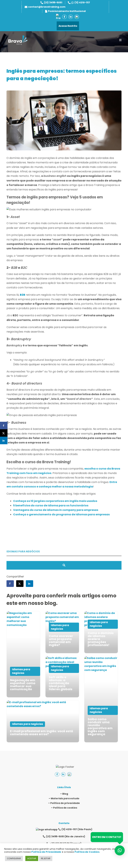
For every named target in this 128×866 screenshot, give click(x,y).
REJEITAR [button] (45, 858)
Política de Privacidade (46, 852)
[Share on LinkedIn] (4, 440)
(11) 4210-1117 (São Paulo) (77, 829)
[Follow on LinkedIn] (29, 583)
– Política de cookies (64, 807)
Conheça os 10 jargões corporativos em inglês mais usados (55, 501)
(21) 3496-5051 (53, 2)
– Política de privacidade (64, 803)
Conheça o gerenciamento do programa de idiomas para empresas (61, 514)
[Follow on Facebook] (10, 583)
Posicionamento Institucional (67, 11)
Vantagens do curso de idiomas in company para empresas (55, 510)
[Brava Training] (17, 40)
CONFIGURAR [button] (14, 858)
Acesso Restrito (67, 26)
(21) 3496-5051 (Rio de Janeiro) (65, 836)
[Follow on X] (20, 583)
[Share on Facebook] (4, 425)
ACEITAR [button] (31, 858)
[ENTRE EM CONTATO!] (120, 850)
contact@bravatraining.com (46, 6)
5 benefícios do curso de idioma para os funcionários (50, 505)
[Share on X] (4, 433)
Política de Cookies (87, 852)
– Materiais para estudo (64, 798)
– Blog (64, 793)
